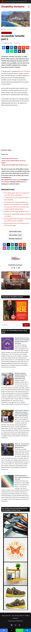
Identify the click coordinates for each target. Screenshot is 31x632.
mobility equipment (16, 238)
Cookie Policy (19, 621)
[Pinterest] (19, 47)
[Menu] (29, 7)
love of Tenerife (25, 71)
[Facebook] (3, 47)
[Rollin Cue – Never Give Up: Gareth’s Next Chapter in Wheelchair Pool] (7, 455)
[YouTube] (19, 268)
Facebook (6, 182)
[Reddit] (23, 47)
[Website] (12, 268)
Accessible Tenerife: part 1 (10, 158)
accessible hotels (15, 231)
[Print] (23, 51)
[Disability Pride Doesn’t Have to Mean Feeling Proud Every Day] (7, 487)
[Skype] (7, 51)
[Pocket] (27, 47)
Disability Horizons (7, 43)
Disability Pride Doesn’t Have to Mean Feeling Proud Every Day (22, 477)
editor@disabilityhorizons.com (10, 179)
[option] (15, 280)
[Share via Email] (19, 51)
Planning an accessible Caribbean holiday (15, 282)
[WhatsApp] (11, 51)
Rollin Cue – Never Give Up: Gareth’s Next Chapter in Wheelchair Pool (22, 445)
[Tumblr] (15, 47)
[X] (7, 47)
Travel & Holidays (11, 29)
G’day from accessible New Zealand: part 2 (15, 165)
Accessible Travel (15, 235)
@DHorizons (21, 182)
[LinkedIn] (11, 47)
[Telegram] (15, 51)
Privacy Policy (11, 621)
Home (4, 29)
